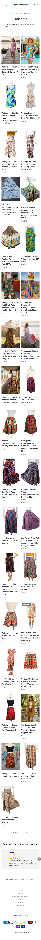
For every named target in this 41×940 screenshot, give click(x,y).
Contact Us (20, 902)
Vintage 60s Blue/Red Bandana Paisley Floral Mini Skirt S (10, 399)
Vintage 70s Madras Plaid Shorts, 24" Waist (9, 635)
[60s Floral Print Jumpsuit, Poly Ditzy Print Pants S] (10, 662)
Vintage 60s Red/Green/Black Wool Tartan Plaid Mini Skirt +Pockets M (29, 446)
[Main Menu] (2, 5)
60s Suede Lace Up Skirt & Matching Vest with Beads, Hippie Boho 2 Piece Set (30, 730)
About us (20, 893)
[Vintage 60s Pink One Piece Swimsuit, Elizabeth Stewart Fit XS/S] (10, 50)
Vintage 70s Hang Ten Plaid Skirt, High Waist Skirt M (30, 399)
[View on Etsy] (6, 853)
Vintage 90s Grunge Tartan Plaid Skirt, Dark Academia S (9, 727)
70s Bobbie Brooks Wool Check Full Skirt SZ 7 (9, 819)
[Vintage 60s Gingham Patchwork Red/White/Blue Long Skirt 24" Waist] (30, 334)
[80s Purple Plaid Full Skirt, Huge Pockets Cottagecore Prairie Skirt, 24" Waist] (30, 521)
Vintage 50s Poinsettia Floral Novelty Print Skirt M (10, 443)
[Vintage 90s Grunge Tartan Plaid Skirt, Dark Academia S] (10, 708)
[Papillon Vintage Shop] (20, 4)
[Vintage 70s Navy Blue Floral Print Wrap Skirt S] (30, 567)
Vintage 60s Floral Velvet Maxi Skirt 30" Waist (30, 258)
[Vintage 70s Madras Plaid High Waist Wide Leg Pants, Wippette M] (30, 144)
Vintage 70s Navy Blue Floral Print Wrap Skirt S (28, 586)
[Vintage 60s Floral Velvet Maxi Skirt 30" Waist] (30, 239)
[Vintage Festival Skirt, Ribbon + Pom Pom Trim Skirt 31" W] (30, 96)
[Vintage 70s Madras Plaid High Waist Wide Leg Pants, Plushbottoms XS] (10, 285)
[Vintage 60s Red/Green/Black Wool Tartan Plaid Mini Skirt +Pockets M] (30, 424)
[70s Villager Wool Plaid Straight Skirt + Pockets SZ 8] (30, 756)
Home (12, 14)
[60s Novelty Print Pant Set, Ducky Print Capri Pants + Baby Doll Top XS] (30, 615)
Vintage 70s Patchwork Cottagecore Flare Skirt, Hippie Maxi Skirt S (29, 308)
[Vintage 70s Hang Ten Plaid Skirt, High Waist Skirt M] (30, 380)
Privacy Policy (20, 905)
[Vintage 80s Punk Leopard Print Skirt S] (10, 756)
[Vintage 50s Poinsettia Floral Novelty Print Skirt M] (10, 424)
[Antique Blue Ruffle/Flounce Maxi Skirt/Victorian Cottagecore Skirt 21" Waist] (10, 189)
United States (19, 915)
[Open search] (6, 5)
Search (20, 890)
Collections (19, 14)
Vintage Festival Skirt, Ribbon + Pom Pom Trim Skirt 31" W (30, 115)
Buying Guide (20, 899)
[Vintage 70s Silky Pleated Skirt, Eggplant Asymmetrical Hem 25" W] (10, 567)
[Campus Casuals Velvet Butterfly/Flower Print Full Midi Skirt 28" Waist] (30, 472)
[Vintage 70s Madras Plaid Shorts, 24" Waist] (10, 616)
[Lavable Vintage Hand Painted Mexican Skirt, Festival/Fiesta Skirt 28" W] (30, 190)
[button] (1, 858)
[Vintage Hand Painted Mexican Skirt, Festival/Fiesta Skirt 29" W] (10, 239)
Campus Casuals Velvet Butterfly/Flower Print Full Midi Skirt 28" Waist (30, 494)
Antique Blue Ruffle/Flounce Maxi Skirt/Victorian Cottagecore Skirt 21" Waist (9, 210)
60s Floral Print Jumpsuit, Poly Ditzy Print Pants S (10, 681)
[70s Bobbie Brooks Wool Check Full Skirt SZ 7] (10, 800)
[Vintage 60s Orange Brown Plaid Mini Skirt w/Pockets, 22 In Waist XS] (30, 662)
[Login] (34, 5)
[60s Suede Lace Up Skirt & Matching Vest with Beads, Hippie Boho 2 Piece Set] (30, 708)
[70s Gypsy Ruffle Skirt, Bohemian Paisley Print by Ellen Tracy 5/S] (10, 334)
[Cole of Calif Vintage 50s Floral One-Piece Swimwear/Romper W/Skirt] (30, 50)
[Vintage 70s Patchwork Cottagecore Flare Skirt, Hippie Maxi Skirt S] (30, 285)
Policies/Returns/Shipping (20, 896)
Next (27, 832)
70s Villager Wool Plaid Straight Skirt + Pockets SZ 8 (30, 776)
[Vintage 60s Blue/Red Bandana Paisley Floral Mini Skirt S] (10, 380)
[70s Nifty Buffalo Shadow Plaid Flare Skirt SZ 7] (10, 521)
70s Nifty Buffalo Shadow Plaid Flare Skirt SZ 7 (9, 540)
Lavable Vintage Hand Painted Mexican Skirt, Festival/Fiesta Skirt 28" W (29, 213)
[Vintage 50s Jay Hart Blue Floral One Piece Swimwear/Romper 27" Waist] (10, 96)
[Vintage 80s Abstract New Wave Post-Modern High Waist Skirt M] (10, 472)
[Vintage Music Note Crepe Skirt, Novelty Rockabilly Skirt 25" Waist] (10, 144)
